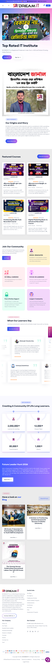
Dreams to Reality (6, 633)
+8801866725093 (33, 1)
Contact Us (5, 640)
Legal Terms (26, 661)
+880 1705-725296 (42, 1)
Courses (4, 635)
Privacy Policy (36, 659)
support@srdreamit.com (37, 623)
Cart (3, 642)
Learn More (6, 178)
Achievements (30, 602)
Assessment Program (32, 612)
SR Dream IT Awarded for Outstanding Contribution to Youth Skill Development (13, 531)
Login (48, 5)
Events (4, 637)
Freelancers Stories (32, 598)
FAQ (28, 610)
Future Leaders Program (33, 600)
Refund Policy (44, 659)
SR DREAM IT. (25, 656)
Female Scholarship (7, 630)
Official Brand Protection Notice (12, 659)
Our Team (29, 607)
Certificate (30, 605)
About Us (4, 623)
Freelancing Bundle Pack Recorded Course (12, 220)
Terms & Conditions (26, 659)
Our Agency (30, 595)
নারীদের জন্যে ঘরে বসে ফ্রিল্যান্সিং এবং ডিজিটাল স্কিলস (37, 184)
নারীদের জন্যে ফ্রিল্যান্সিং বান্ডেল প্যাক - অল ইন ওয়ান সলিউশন (13, 184)
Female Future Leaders (8, 628)
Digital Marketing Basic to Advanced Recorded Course (38, 221)
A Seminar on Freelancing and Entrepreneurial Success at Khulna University (38, 520)
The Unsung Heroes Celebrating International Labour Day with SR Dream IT (13, 569)
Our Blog (29, 593)
